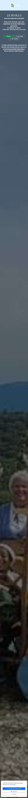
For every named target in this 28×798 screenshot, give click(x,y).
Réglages (15, 791)
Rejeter (15, 794)
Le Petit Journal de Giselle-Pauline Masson (14, 49)
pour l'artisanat (15, 38)
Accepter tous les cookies (15, 788)
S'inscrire (8, 36)
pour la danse (20, 36)
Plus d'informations (11, 784)
